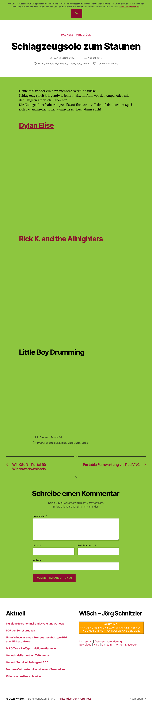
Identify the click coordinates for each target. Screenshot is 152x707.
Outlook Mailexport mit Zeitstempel (28, 655)
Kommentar (40, 516)
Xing (96, 644)
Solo (78, 63)
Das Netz (67, 34)
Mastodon (131, 644)
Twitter (118, 644)
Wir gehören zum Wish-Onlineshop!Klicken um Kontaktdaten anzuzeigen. (111, 627)
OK (77, 13)
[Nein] (148, 9)
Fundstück (83, 34)
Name (37, 545)
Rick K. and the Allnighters (61, 238)
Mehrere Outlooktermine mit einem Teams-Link (35, 669)
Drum (41, 63)
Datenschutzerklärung (108, 641)
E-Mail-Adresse (86, 545)
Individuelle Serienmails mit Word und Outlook (35, 623)
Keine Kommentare (108, 63)
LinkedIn (106, 644)
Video (86, 63)
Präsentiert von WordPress (75, 698)
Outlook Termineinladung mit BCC (27, 662)
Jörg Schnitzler (67, 57)
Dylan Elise (36, 125)
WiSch (20, 698)
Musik (71, 63)
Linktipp (62, 63)
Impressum (85, 641)
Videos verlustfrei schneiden (24, 676)
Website (37, 560)
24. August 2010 (93, 57)
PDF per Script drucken (20, 630)
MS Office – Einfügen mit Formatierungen (31, 648)
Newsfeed (85, 644)
